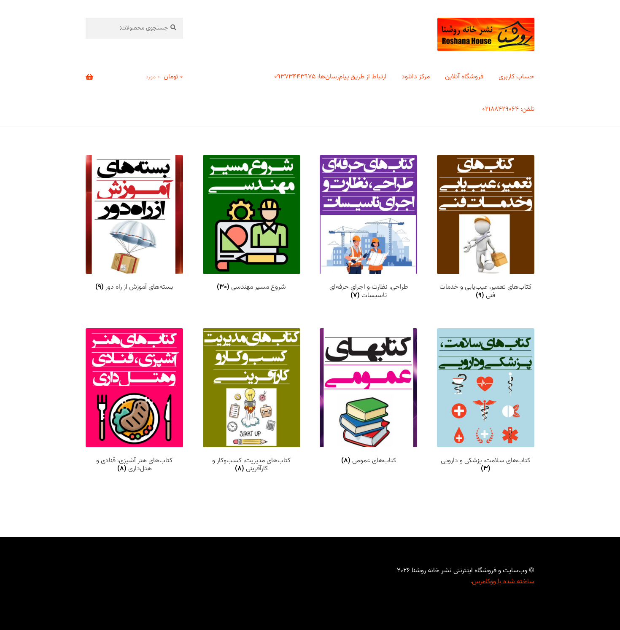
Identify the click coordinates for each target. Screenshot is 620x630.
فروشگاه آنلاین (464, 77)
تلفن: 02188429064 (508, 109)
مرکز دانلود (416, 77)
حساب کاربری (516, 77)
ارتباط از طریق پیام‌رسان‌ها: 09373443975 (330, 77)
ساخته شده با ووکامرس (503, 581)
